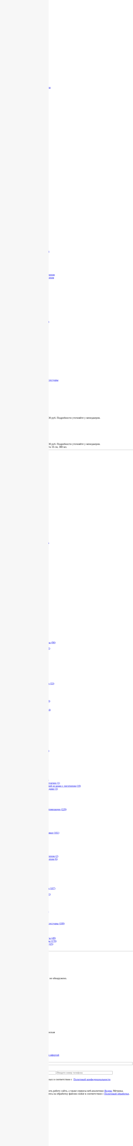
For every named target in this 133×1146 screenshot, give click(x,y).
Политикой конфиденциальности (91, 1079)
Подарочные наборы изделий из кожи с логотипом (50, 786)
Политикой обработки (116, 1093)
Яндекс (108, 1090)
